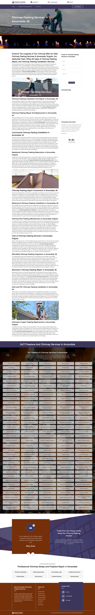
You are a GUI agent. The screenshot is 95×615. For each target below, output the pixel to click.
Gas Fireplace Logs (84, 417)
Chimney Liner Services (11, 394)
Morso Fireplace (47, 462)
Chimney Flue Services (83, 390)
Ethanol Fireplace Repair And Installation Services (65, 407)
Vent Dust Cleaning (65, 476)
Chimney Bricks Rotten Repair (65, 427)
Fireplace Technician (84, 488)
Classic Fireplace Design (84, 431)
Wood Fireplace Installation (83, 402)
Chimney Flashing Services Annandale (23, 34)
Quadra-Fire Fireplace (83, 454)
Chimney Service (47, 363)
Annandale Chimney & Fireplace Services (66, 612)
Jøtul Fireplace (11, 458)
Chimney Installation (83, 367)
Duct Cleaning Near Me (29, 488)
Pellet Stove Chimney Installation (47, 435)
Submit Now (71, 82)
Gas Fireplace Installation (11, 407)
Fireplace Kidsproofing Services (65, 472)
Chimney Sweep (11, 363)
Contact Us (38, 6)
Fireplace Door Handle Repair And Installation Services (65, 413)
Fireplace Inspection (47, 385)
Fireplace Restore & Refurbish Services (29, 508)
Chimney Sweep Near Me (47, 488)
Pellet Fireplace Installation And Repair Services (65, 440)
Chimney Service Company (65, 480)
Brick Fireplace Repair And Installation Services (11, 508)
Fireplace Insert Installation (11, 472)
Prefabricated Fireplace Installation (84, 407)
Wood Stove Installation (65, 492)
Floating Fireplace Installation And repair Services (65, 508)
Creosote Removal (29, 367)
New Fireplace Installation (83, 371)
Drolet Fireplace (11, 462)
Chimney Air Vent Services (11, 440)
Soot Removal (47, 367)
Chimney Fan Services (83, 394)
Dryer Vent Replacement (47, 484)
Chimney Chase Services (47, 390)
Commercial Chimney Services (47, 422)
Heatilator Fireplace (29, 450)
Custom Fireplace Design (29, 435)
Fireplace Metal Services (11, 417)
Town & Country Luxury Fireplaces (47, 446)
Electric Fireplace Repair (65, 402)
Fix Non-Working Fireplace (29, 376)
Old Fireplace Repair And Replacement (66, 386)
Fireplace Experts (83, 480)
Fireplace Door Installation (47, 412)
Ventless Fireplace (47, 497)
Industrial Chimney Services (83, 422)
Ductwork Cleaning (65, 488)
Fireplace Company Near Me (11, 492)
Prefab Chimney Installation (47, 472)
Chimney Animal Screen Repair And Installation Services (65, 376)
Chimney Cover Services (65, 390)
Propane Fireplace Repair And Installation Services (11, 413)
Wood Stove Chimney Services (11, 497)
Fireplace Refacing (65, 381)
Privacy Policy (40, 604)
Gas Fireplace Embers (83, 435)
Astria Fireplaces (83, 445)
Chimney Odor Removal (29, 431)
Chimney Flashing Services (11, 398)
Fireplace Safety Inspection (65, 484)
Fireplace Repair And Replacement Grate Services (29, 418)
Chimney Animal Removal (66, 467)
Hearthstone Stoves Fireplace (84, 462)
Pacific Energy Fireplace (29, 458)
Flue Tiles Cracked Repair (47, 431)
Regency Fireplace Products (83, 440)
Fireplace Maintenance (29, 492)
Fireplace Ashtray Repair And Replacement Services (84, 413)
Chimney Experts (11, 484)
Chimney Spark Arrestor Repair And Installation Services (47, 376)
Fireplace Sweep (47, 398)
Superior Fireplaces (11, 445)
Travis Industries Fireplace (65, 462)
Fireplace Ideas (11, 488)
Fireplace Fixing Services (29, 497)
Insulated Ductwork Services (84, 502)
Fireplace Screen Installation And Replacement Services (83, 467)
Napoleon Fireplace (47, 450)
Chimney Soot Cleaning (11, 371)
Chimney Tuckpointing (83, 381)
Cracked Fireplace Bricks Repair (47, 507)
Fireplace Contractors (83, 398)
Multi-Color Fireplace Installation (47, 440)
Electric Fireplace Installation (29, 407)
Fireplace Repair (47, 371)
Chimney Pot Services (65, 394)
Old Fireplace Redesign (65, 431)
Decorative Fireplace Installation (83, 484)
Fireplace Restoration (11, 376)
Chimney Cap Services (29, 390)
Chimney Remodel (65, 502)
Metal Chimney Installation (11, 381)
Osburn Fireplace (47, 454)
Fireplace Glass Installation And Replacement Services (29, 413)
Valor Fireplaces (29, 445)
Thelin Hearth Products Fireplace (29, 467)
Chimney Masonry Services (29, 398)
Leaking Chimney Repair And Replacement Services (29, 427)
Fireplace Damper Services (65, 417)
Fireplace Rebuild (11, 402)
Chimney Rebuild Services (29, 472)
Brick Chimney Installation (83, 376)
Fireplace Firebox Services (47, 417)
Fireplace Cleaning (83, 363)
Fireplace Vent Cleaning (65, 398)
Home (13, 6)
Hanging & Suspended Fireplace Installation (83, 497)
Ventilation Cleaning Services (29, 502)
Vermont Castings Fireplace (83, 450)
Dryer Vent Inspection (83, 476)
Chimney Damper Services (29, 394)
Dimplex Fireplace (65, 454)
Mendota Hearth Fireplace (47, 458)
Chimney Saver (84, 385)
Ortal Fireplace (66, 458)
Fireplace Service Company (47, 480)
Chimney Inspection (66, 363)
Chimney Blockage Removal (29, 385)
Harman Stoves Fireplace (29, 454)
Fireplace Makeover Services (47, 502)
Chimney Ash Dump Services (47, 394)
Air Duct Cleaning (29, 476)
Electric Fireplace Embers (65, 435)
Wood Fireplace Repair (29, 402)
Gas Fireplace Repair (47, 402)
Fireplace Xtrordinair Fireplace (83, 458)
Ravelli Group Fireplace (47, 467)
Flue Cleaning (11, 367)
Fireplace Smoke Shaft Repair (29, 381)
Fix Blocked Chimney (11, 427)
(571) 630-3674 (78, 6)
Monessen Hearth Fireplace (29, 462)
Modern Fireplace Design (11, 435)
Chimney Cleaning (29, 363)
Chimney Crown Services (11, 390)
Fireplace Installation (65, 371)
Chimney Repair (65, 367)
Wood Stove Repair (47, 492)
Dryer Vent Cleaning (84, 472)
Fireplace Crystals (29, 440)
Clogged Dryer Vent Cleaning (11, 480)
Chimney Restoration (11, 385)
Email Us (71, 2)
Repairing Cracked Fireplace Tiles (47, 427)
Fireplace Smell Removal (11, 431)
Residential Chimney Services (65, 422)
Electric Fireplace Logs (29, 422)
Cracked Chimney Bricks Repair (83, 427)
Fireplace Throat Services (11, 422)
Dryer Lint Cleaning (47, 476)
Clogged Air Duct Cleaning (29, 480)
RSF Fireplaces (11, 450)
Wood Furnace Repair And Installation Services (47, 407)
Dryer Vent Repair (29, 484)
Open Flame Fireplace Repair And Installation (11, 502)
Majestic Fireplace (65, 450)
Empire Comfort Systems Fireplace (11, 467)
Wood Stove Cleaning (83, 492)
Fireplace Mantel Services (83, 507)
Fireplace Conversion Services (66, 497)
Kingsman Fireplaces (65, 445)
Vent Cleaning (11, 476)
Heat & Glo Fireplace (11, 454)
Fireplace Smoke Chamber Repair (47, 381)
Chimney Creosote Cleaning (29, 371)
